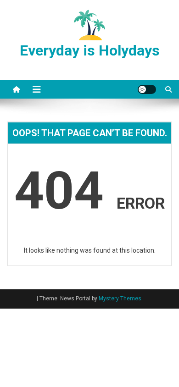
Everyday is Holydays (90, 50)
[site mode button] (147, 89)
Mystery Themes (120, 298)
